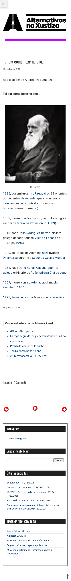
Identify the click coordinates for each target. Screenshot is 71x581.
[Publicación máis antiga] (64, 410)
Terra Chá (48, 272)
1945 (6, 243)
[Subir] (67, 577)
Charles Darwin (31, 218)
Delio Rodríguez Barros (34, 233)
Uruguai (40, 193)
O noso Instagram (16, 438)
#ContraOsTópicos (21, 331)
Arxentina (31, 198)
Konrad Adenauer (32, 282)
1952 (6, 267)
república (58, 297)
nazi (45, 253)
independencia (13, 203)
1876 (20, 287)
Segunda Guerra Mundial (49, 257)
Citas (17, 307)
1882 (6, 218)
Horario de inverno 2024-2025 (22, 500)
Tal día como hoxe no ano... (23, 62)
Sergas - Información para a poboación (27, 545)
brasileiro (9, 208)
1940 (6, 253)
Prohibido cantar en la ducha (27, 346)
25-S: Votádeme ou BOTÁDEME (29, 356)
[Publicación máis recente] (6, 410)
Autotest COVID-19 (16, 535)
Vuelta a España (45, 238)
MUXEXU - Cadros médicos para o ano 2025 (30, 492)
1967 (6, 282)
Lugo (63, 272)
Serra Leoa (18, 297)
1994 (19, 243)
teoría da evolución (30, 223)
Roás (34, 272)
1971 (6, 297)
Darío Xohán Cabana (32, 267)
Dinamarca (10, 257)
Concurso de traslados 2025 (22, 487)
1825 (6, 193)
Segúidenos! (13, 482)
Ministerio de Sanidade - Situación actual (28, 540)
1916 (6, 233)
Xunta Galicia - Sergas (18, 531)
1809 (51, 223)
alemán (8, 287)
